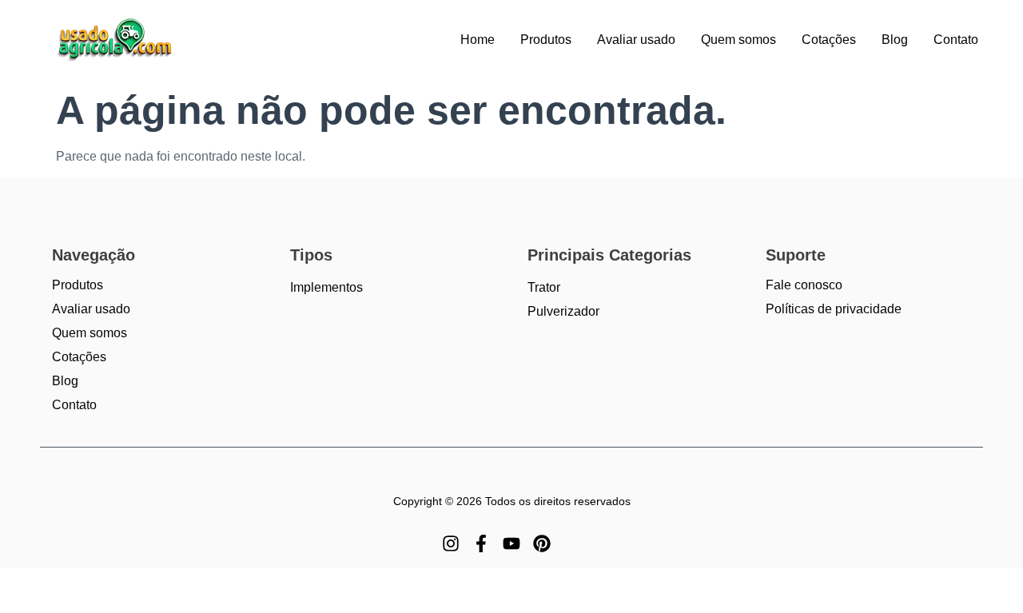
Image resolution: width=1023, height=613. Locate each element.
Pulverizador (563, 311)
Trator (543, 287)
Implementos (326, 287)
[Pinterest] (542, 543)
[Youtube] (511, 543)
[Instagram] (451, 543)
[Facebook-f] (481, 543)
